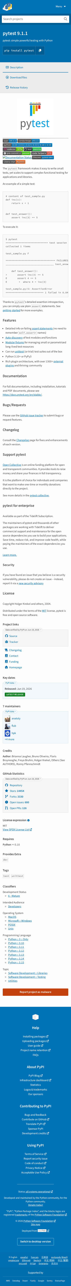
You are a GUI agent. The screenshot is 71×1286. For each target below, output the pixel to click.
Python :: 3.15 (16, 962)
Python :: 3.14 (16, 959)
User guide (34, 1046)
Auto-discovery (14, 338)
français (34, 1257)
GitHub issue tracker (31, 415)
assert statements (42, 328)
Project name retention (34, 1050)
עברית (33, 1263)
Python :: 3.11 (16, 947)
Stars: (16, 791)
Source (13, 636)
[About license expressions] (28, 820)
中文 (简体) (49, 1260)
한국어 (54, 1263)
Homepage (15, 667)
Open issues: (19, 802)
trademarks (21, 1214)
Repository (15, 785)
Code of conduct (34, 1163)
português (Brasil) (59, 1257)
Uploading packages (34, 1041)
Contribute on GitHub (34, 1119)
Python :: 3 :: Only (18, 939)
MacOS (12, 917)
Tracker (13, 642)
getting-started (11, 310)
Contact (13, 656)
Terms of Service (34, 1154)
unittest (19, 352)
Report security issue (36, 1159)
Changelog (22, 440)
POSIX (11, 925)
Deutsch (37, 1260)
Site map (35, 1224)
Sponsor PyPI (35, 1129)
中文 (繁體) (63, 1260)
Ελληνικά (26, 1260)
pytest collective (39, 495)
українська (13, 1260)
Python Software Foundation (49, 1214)
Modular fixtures (14, 342)
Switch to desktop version (35, 1241)
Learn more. (10, 555)
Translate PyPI (34, 1124)
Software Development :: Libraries (27, 973)
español (24, 1257)
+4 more (9, 739)
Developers (14, 906)
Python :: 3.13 (16, 955)
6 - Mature (14, 896)
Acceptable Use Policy (34, 1172)
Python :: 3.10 (16, 943)
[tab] (35, 67)
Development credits (34, 1133)
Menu (59, 6)
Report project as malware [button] (35, 992)
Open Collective (12, 465)
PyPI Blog (34, 1076)
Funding (14, 662)
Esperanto (43, 1263)
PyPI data (9, 683)
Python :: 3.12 (16, 951)
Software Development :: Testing (27, 977)
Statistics (35, 1085)
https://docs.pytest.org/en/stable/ (22, 395)
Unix (10, 929)
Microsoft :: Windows (20, 921)
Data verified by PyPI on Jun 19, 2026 (22, 629)
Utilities (12, 981)
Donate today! (35, 1205)
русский (23, 1263)
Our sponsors (35, 1094)
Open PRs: (18, 808)
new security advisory (31, 583)
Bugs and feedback (35, 1115)
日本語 (45, 1257)
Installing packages (34, 1036)
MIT (44, 611)
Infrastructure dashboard (34, 1080)
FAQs (35, 1055)
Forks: (16, 797)
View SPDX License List (16, 830)
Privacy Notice (34, 1168)
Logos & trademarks (35, 1090)
